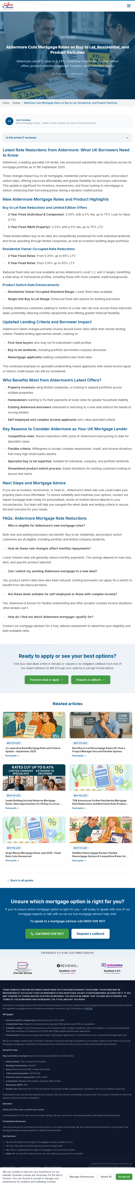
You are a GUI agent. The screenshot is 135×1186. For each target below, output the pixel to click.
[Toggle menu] (128, 5)
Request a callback (88, 679)
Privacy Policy (9, 1167)
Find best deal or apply (44, 679)
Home (6, 102)
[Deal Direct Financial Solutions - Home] (8, 6)
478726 (88, 1008)
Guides (16, 102)
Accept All (124, 1176)
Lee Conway (23, 120)
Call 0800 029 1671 (49, 933)
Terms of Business (52, 1167)
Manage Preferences (82, 1176)
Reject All (106, 1176)
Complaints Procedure (29, 1167)
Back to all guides (22, 880)
